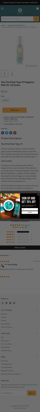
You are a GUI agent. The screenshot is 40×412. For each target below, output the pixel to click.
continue (30, 212)
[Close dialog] (38, 194)
